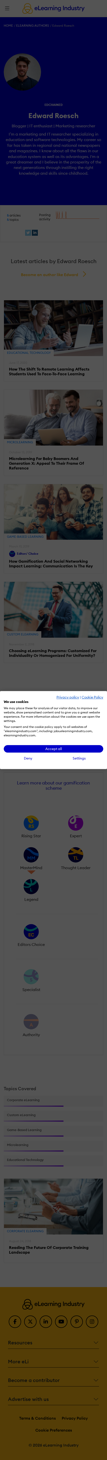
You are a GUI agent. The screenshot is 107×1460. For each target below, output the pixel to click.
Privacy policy (67, 697)
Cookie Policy (92, 697)
